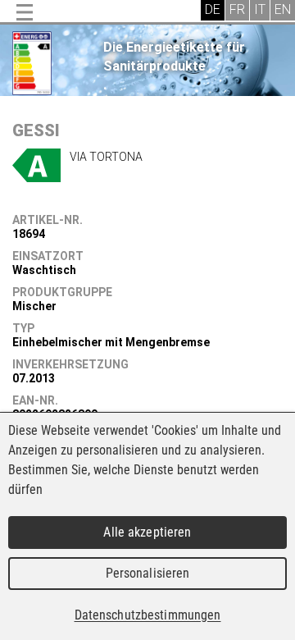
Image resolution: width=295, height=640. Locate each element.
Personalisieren (148, 573)
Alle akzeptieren (147, 532)
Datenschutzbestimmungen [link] (148, 615)
